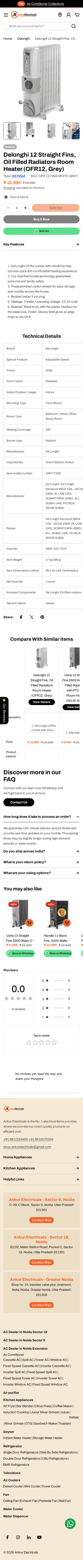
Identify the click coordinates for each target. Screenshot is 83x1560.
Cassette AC (12, 1359)
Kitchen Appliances (18, 1400)
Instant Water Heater (17, 1438)
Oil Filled (18, 176)
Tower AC (42, 1359)
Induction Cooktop (16, 1412)
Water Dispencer (16, 1516)
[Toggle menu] (6, 14)
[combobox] (41, 26)
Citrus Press (43, 1406)
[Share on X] (32, 617)
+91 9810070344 (41, 1139)
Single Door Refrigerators (21, 1452)
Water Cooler (13, 1509)
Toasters (65, 1423)
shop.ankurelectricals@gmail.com (27, 1147)
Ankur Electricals (26, 1552)
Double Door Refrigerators (21, 1458)
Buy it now (41, 219)
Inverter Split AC (14, 1372)
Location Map (41, 1220)
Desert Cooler (13, 1486)
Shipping (9, 187)
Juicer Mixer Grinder (45, 1412)
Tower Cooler (51, 1486)
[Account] (68, 14)
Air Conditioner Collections (45, 4)
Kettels (74, 1417)
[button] (57, 980)
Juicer (65, 1412)
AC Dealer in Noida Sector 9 (24, 1340)
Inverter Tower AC (49, 1378)
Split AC (28, 1359)
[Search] (73, 26)
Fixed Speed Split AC (42, 1372)
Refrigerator (12, 1446)
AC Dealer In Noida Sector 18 (25, 1332)
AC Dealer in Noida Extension (25, 1348)
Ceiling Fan (11, 1500)
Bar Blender (25, 1406)
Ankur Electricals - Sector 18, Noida (41, 1239)
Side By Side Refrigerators (58, 1452)
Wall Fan (64, 1500)
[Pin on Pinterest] (42, 617)
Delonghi (23, 38)
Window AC (58, 1359)
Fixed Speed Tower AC (19, 1378)
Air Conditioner (13, 1354)
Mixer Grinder (14, 1423)
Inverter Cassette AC (55, 1366)
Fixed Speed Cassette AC (21, 1366)
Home (7, 38)
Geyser (8, 1431)
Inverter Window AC (17, 1384)
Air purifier (11, 1392)
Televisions (11, 1473)
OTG (28, 1423)
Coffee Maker (62, 1406)
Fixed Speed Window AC (50, 1384)
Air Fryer (9, 1406)
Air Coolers (11, 1480)
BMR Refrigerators (16, 1464)
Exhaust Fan (28, 1500)
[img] (18, 999)
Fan (6, 1494)
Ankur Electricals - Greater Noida (41, 1279)
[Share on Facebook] (21, 617)
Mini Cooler (32, 1486)
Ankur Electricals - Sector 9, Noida (41, 1199)
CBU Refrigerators (54, 1458)
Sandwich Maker (45, 1423)
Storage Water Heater (48, 1438)
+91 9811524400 (15, 1139)
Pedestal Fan (48, 1500)
